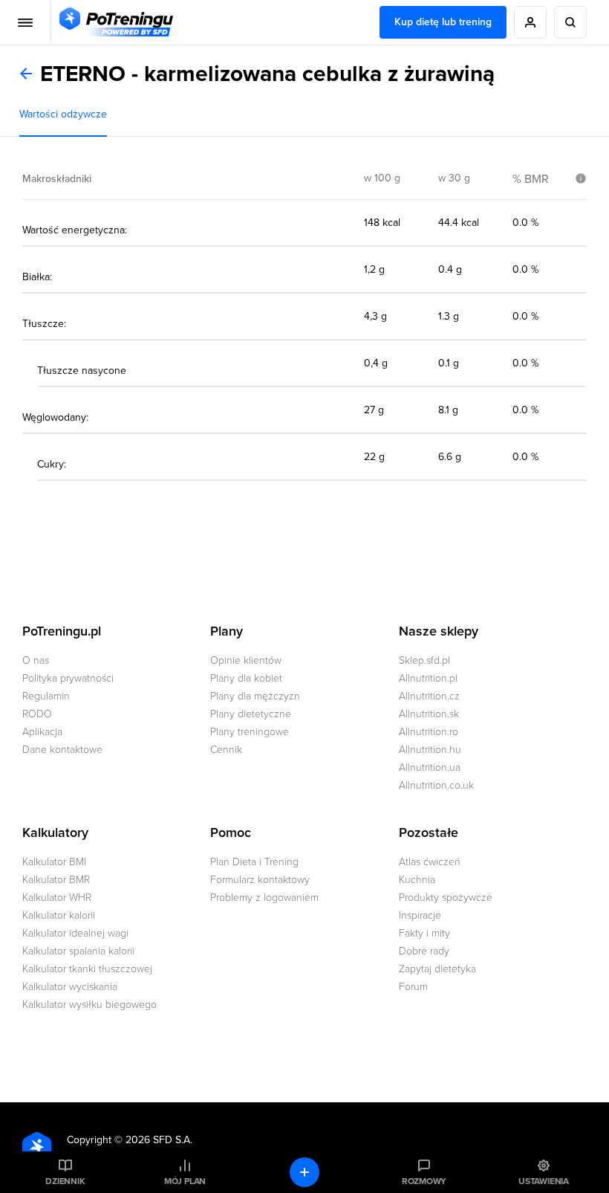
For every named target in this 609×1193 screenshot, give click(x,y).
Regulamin (46, 696)
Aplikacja (42, 731)
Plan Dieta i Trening (254, 862)
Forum (413, 986)
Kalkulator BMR (56, 879)
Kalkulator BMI (54, 862)
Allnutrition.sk (429, 714)
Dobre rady (424, 951)
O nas (35, 660)
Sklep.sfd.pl (424, 660)
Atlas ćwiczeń (429, 862)
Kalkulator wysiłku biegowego (89, 1004)
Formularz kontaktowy (260, 879)
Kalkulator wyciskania (69, 986)
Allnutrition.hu (430, 749)
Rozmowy (424, 1181)
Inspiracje (420, 915)
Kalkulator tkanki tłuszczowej (87, 969)
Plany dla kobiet (246, 678)
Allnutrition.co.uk (436, 785)
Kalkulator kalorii (58, 915)
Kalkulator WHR (56, 897)
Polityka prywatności (68, 678)
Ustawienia (543, 1181)
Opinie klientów (245, 660)
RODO (37, 714)
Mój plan (185, 1181)
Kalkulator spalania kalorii (78, 951)
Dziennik (65, 1181)
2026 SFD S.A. (159, 1140)
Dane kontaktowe (62, 749)
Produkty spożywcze (445, 897)
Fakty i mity (424, 933)
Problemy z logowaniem (264, 897)
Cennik (226, 749)
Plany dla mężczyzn (255, 696)
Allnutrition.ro (428, 731)
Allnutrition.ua (429, 767)
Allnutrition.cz (429, 696)
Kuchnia (417, 879)
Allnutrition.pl (428, 678)
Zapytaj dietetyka (437, 969)
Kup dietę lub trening (443, 22)
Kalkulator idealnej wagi (75, 933)
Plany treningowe (249, 731)
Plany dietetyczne (250, 714)
